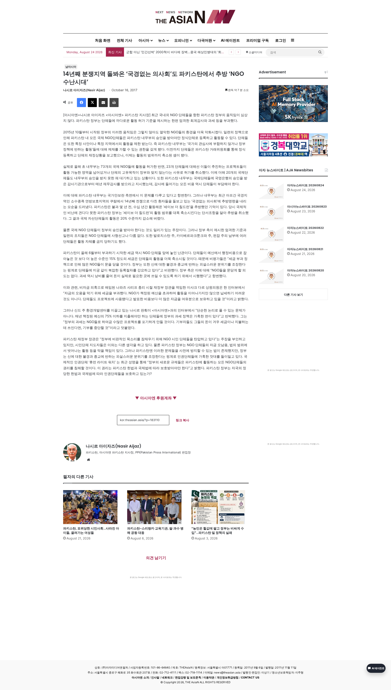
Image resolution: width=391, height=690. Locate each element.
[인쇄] (114, 102)
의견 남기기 (156, 558)
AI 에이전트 (230, 40)
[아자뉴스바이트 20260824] (271, 191)
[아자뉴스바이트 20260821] (271, 255)
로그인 (280, 40)
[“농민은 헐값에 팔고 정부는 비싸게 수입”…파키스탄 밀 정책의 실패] (220, 507)
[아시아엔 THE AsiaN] (195, 16)
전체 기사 (124, 40)
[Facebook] (81, 102)
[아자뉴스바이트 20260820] (271, 276)
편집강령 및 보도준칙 (188, 677)
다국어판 (205, 40)
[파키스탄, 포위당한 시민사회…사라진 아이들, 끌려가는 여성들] (91, 507)
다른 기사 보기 (293, 294)
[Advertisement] (156, 612)
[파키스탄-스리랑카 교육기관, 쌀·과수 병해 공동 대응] (155, 507)
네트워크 (167, 677)
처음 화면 (102, 40)
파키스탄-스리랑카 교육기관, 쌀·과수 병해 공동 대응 (155, 530)
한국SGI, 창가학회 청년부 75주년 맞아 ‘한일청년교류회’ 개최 (169, 52)
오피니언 (181, 40)
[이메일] (103, 102)
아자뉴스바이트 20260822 (305, 228)
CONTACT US (250, 677)
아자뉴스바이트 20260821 (305, 249)
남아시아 (70, 66)
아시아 (143, 40)
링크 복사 (182, 420)
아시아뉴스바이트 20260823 (307, 206)
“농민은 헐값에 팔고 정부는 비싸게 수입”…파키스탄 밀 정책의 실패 (217, 530)
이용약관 (208, 677)
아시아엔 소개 (140, 677)
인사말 (155, 677)
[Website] (88, 459)
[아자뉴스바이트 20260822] (271, 234)
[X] (92, 102)
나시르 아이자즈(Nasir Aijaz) (84, 90)
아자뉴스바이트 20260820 (305, 270)
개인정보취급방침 (228, 677)
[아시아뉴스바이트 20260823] (271, 212)
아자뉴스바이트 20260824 (305, 185)
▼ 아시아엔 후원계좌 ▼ (156, 398)
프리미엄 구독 (257, 40)
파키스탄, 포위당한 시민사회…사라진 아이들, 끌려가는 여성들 (91, 530)
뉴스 (161, 40)
